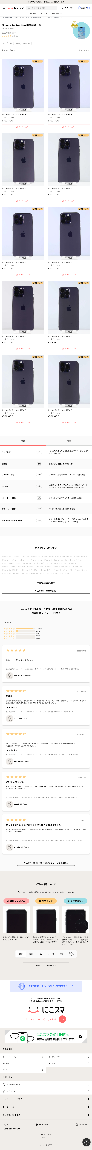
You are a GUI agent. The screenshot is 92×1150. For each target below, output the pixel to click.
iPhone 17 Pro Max (21, 557)
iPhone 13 (21, 567)
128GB (52, 17)
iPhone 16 (6, 560)
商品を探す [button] (7, 1049)
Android (52, 1063)
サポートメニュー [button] (10, 1077)
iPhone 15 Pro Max (20, 560)
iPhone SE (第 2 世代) (11, 570)
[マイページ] (62, 8)
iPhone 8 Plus (28, 573)
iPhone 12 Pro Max (35, 567)
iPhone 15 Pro (36, 560)
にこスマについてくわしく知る (41, 1019)
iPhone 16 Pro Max (50, 557)
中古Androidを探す (46, 583)
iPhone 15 (62, 560)
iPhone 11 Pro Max (30, 570)
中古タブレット (55, 1057)
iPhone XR (68, 570)
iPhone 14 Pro (8, 563)
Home (4, 17)
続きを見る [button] (13, 707)
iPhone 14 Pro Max (32, 17)
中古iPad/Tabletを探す (46, 591)
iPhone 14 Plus (75, 560)
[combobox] (43, 8)
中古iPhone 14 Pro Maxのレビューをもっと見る (46, 863)
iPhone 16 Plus (80, 557)
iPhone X (17, 573)
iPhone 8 (40, 573)
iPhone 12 (77, 567)
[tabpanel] (46, 922)
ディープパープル (44, 17)
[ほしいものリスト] (66, 8)
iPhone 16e (36, 557)
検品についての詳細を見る (46, 965)
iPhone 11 (57, 570)
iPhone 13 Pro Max (54, 563)
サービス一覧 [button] (8, 1107)
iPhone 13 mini (8, 567)
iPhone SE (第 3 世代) (35, 563)
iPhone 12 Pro (65, 567)
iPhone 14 (20, 563)
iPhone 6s (64, 573)
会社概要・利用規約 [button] (11, 1115)
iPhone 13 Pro (70, 563)
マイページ (10, 1091)
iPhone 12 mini (51, 567)
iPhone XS (6, 573)
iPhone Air (6, 557)
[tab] (21, 954)
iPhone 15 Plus (50, 560)
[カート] (71, 8)
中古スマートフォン (12, 17)
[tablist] (46, 954)
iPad (5, 1070)
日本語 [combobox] (43, 1138)
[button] (11, 36)
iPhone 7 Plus (52, 573)
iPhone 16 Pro (66, 557)
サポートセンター (13, 1085)
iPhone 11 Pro (46, 570)
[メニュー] (4, 8)
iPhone (22, 17)
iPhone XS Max (80, 570)
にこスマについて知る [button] (12, 1098)
